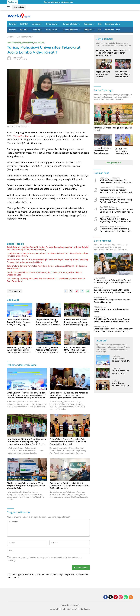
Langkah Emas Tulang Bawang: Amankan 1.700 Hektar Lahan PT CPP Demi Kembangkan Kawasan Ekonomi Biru (47, 254)
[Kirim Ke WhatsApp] (88, 291)
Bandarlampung (14, 42)
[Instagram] (121, 597)
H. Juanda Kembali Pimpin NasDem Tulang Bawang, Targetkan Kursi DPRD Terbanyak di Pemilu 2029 (102, 151)
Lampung (36, 24)
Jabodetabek (27, 42)
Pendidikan (39, 42)
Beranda (13, 24)
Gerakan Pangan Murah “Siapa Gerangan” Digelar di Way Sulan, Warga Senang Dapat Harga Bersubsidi (113, 330)
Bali (99, 24)
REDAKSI (24, 24)
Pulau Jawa (51, 24)
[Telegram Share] (82, 291)
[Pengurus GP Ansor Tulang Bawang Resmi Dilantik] (113, 114)
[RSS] (131, 597)
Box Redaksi (19, 7)
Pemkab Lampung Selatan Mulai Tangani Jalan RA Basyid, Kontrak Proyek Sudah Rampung (112, 281)
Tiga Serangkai (18, 57)
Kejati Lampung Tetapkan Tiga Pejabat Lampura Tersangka (103, 74)
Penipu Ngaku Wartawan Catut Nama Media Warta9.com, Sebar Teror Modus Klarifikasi (113, 53)
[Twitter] (110, 597)
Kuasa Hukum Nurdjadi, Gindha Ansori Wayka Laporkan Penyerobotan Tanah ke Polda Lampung (122, 74)
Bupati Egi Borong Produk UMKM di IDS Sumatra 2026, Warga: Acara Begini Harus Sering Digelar (113, 291)
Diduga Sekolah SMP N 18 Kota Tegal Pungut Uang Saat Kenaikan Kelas (115, 220)
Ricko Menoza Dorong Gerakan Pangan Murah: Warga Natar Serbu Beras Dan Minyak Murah (112, 320)
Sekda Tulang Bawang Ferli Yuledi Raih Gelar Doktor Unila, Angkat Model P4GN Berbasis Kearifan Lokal (47, 267)
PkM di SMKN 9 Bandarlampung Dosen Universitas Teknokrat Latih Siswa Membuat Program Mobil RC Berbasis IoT (115, 230)
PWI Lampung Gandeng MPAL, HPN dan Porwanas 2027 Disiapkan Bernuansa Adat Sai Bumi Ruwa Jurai (46, 279)
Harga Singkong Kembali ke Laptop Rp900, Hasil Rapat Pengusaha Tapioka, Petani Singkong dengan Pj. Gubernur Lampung (116, 200)
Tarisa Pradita (20, 136)
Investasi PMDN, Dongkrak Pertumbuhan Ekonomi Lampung (112, 300)
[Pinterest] (115, 597)
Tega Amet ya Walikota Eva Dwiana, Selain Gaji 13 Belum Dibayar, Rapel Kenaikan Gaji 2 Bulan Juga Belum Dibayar (116, 210)
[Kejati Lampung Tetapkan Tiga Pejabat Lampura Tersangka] (104, 64)
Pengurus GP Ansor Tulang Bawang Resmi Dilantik (113, 129)
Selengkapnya (112, 162)
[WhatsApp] (126, 597)
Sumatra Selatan (70, 24)
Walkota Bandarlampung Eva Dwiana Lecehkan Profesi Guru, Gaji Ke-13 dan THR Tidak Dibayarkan (116, 181)
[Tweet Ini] (71, 291)
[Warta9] (18, 15)
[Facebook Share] (66, 291)
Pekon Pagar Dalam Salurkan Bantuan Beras (111, 310)
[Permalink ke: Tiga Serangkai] (9, 58)
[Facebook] (105, 597)
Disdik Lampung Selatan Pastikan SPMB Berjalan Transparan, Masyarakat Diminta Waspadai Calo (44, 273)
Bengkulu (88, 24)
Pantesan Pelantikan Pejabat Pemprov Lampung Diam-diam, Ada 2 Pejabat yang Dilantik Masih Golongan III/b (116, 191)
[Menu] (9, 7)
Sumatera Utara (112, 24)
